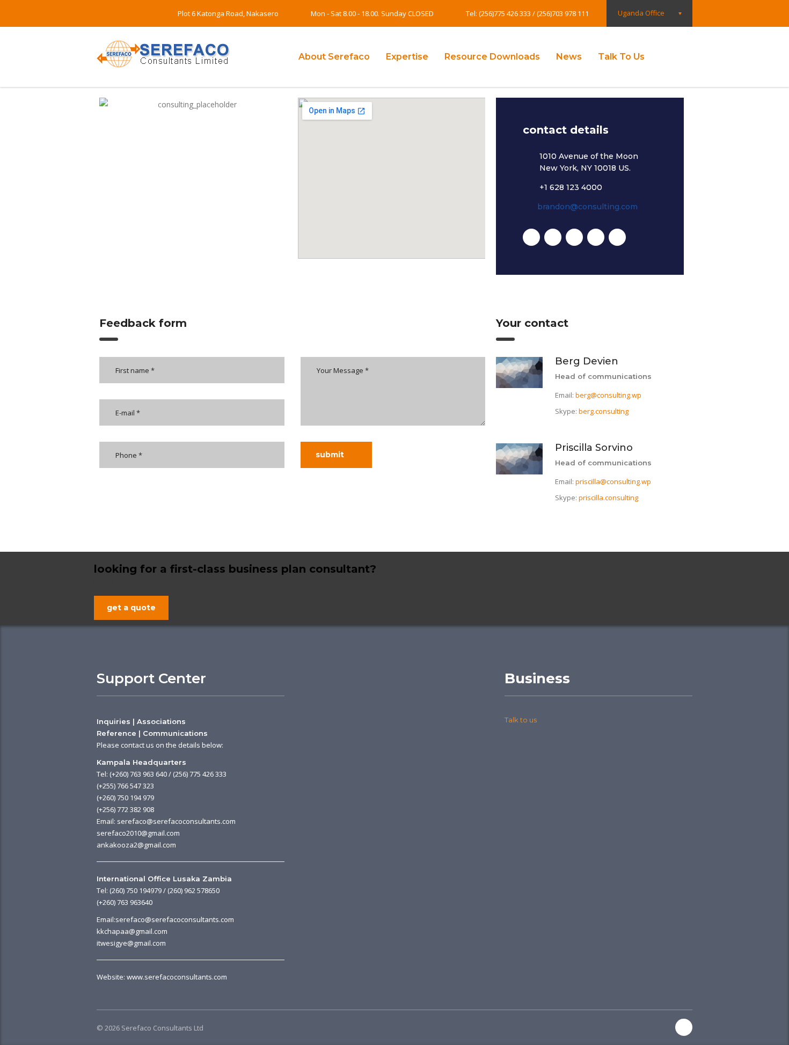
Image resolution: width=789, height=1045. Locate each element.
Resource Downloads (492, 57)
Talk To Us (621, 57)
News (569, 57)
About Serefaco (334, 57)
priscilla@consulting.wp (613, 481)
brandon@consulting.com (587, 206)
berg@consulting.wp (608, 395)
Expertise (407, 57)
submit (330, 454)
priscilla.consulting (608, 497)
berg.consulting (604, 411)
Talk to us (521, 719)
